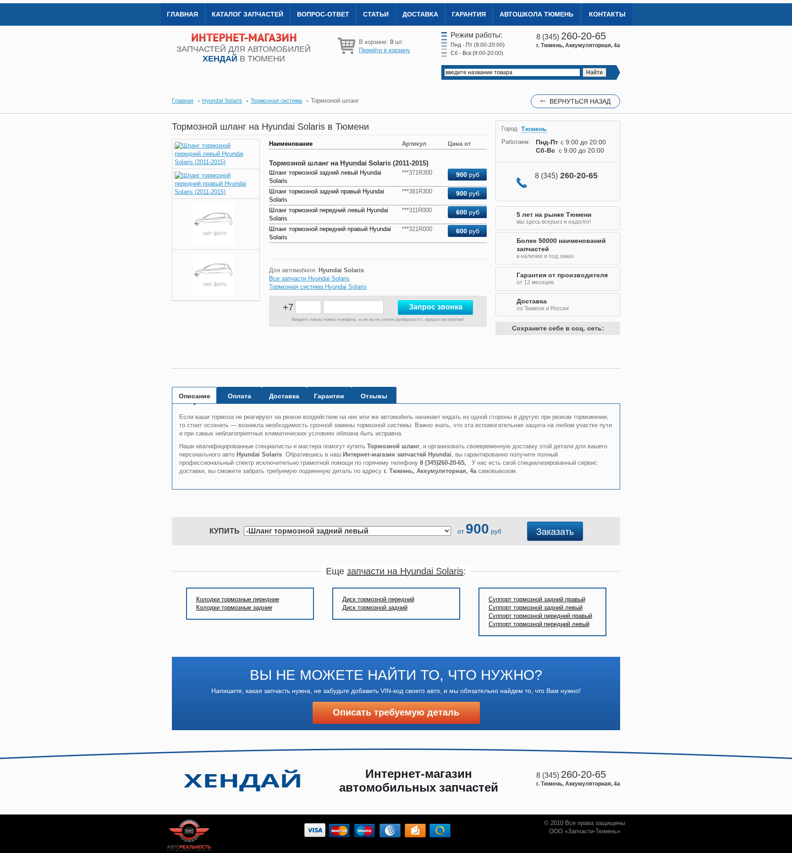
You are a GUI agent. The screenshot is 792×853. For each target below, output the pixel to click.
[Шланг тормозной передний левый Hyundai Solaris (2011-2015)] (215, 162)
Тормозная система (276, 101)
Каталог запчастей (247, 14)
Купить (224, 531)
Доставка (420, 14)
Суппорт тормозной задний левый (536, 607)
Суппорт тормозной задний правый (537, 599)
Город (509, 128)
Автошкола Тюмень (536, 14)
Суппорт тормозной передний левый (539, 624)
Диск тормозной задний (374, 607)
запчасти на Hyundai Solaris (405, 571)
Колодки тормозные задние (234, 607)
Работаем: (515, 141)
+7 (288, 307)
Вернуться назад (580, 101)
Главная (182, 14)
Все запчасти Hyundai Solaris (309, 278)
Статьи (376, 14)
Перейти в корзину (384, 50)
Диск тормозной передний (378, 599)
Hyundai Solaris (222, 101)
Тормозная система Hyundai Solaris (318, 286)
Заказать (555, 532)
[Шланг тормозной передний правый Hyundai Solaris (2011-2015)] (215, 191)
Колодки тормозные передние (237, 599)
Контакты (607, 14)
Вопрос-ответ (323, 14)
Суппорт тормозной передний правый (540, 615)
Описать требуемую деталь (396, 712)
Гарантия (469, 14)
